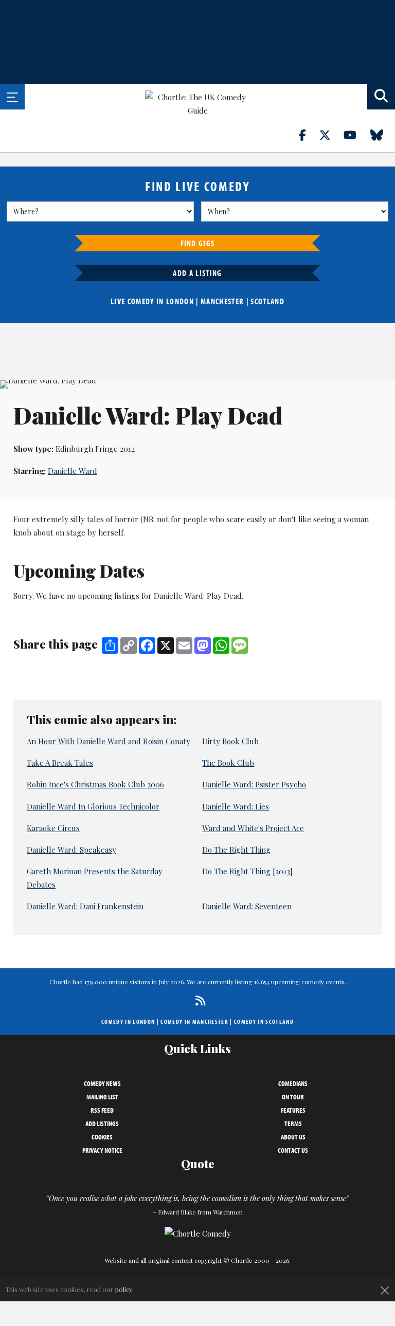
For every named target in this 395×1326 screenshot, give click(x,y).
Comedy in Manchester (194, 1021)
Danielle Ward (72, 471)
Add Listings (102, 1123)
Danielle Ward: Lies (235, 806)
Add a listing (197, 273)
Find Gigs (198, 243)
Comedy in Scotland (264, 1021)
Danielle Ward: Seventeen (247, 906)
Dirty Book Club (230, 741)
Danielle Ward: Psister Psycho (254, 784)
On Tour (293, 1096)
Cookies (102, 1136)
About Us (293, 1136)
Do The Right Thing (236, 849)
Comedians (293, 1083)
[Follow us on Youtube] (356, 134)
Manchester (222, 301)
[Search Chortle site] (381, 96)
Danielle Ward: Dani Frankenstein (85, 906)
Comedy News (102, 1083)
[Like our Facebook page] (308, 134)
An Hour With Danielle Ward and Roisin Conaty (108, 741)
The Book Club (228, 763)
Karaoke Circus (53, 828)
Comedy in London (128, 1021)
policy (123, 1289)
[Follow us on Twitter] (331, 134)
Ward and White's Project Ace (253, 828)
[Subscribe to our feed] (197, 1000)
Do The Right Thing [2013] (247, 871)
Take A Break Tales (60, 763)
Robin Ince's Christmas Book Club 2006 (95, 784)
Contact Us (293, 1150)
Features (293, 1110)
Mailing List (102, 1096)
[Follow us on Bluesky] (382, 134)
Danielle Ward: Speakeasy (71, 849)
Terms (293, 1123)
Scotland (267, 301)
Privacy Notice (102, 1150)
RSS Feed (102, 1110)
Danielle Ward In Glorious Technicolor (93, 806)
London (180, 301)
